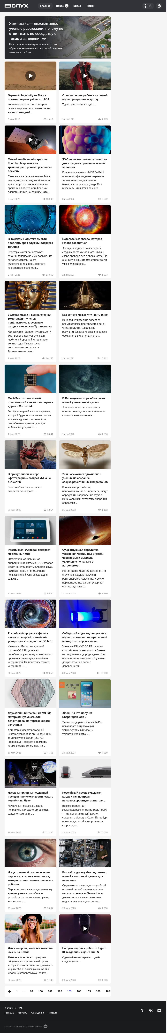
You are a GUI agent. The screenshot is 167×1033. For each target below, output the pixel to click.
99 (31, 991)
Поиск (90, 5)
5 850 (50, 593)
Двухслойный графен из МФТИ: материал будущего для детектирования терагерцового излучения (29, 718)
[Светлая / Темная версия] (148, 6)
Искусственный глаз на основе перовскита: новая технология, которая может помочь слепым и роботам (30, 878)
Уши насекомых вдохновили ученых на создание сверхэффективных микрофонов (85, 478)
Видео (77, 5)
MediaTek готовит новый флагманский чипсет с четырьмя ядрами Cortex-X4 (30, 402)
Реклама (9, 1012)
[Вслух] (17, 6)
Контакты (22, 1012)
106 (98, 991)
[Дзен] (159, 1010)
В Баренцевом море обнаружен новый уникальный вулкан (83, 400)
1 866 (105, 980)
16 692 (49, 199)
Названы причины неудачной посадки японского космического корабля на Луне (30, 796)
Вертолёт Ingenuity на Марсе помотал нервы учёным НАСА (28, 97)
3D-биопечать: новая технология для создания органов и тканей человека (84, 163)
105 (88, 991)
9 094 (50, 908)
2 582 (105, 199)
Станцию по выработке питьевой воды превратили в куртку (84, 97)
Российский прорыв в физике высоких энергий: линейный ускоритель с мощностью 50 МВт (30, 637)
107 (108, 991)
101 (50, 991)
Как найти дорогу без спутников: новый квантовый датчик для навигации (84, 876)
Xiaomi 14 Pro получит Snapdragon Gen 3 (77, 715)
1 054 (50, 510)
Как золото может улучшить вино (85, 314)
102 (60, 991)
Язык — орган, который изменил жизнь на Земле (30, 950)
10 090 (104, 673)
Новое (62, 5)
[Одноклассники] (142, 1010)
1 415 (105, 119)
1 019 (50, 119)
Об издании (37, 1012)
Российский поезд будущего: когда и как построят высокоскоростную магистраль (83, 796)
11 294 (49, 832)
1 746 (50, 980)
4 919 (105, 752)
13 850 (49, 274)
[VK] (150, 1010)
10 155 (49, 358)
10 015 (104, 832)
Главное (45, 5)
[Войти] (159, 6)
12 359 (49, 673)
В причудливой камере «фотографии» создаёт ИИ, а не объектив (29, 478)
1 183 (105, 510)
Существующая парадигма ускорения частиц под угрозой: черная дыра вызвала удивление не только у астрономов (83, 557)
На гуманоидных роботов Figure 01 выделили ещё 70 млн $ (84, 950)
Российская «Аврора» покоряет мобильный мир (29, 551)
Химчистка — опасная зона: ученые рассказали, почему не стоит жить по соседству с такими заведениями (36, 31)
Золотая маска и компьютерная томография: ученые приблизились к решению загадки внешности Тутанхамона (30, 320)
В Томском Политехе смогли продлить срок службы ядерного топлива (30, 242)
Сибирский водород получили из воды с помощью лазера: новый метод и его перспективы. (84, 637)
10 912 (104, 358)
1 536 (105, 434)
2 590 (105, 593)
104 (79, 991)
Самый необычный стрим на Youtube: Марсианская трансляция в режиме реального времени (30, 165)
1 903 (105, 274)
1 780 (105, 908)
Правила (52, 1012)
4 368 (50, 752)
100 (40, 991)
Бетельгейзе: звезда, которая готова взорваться (82, 240)
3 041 (50, 434)
